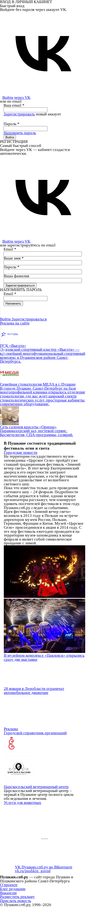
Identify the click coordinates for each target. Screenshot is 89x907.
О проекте (9, 885)
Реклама (11, 729)
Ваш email (14, 105)
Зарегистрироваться (29, 319)
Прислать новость (15, 900)
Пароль (11, 124)
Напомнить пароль (20, 133)
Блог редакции (12, 889)
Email (10, 249)
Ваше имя (14, 258)
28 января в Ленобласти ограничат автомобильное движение (34, 690)
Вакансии (8, 893)
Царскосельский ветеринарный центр (36, 786)
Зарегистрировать (19, 114)
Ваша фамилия (16, 276)
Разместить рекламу (17, 896)
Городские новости (20, 452)
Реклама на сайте (15, 323)
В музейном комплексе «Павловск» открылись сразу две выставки (44, 657)
